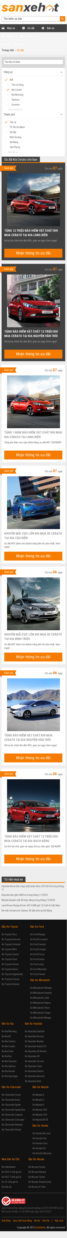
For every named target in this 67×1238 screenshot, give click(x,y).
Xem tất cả (13, 152)
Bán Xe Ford (37, 926)
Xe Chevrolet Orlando (12, 1124)
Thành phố (33, 114)
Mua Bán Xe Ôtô (10, 1159)
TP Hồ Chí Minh (17, 127)
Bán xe (50, 28)
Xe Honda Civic (40, 1143)
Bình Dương (15, 137)
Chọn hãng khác (15, 109)
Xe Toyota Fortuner (11, 944)
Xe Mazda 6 (38, 1104)
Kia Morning (17, 94)
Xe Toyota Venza (10, 964)
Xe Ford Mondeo (38, 969)
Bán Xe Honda (40, 1125)
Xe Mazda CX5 (39, 1109)
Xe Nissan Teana (36, 1176)
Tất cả (13, 122)
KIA (11, 79)
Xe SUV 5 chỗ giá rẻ (11, 1171)
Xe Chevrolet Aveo (11, 1099)
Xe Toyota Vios (9, 934)
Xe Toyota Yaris (9, 959)
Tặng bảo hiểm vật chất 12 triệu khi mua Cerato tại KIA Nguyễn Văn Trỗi (31, 333)
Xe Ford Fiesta (37, 959)
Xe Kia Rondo (8, 1071)
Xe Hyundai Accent (34, 1036)
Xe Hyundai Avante (34, 1041)
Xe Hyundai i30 (32, 1056)
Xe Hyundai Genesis (35, 1076)
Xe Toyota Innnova (11, 939)
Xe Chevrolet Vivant (11, 1129)
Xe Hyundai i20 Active (36, 1051)
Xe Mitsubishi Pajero (40, 1002)
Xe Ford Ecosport (39, 939)
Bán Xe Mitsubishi (40, 980)
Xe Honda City (39, 1138)
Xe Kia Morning (9, 1031)
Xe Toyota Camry (10, 954)
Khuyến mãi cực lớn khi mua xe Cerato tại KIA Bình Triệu (33, 636)
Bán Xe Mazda (40, 1087)
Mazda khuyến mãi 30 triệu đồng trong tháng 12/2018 (28, 900)
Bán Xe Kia (8, 1023)
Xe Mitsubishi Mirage (40, 1017)
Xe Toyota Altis (9, 949)
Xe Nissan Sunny (36, 1167)
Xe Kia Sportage (10, 1076)
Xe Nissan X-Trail (36, 1186)
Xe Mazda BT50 (40, 1119)
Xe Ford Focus (37, 954)
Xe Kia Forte (8, 1051)
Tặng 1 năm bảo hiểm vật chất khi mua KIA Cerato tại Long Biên (33, 434)
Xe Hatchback (9, 1167)
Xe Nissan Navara (37, 1171)
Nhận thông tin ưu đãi (33, 253)
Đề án (37, 1220)
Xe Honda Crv (39, 1148)
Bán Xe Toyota (10, 926)
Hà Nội (13, 132)
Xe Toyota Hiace (10, 969)
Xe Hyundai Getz (33, 1081)
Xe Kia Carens (9, 1041)
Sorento (16, 104)
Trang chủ (8, 50)
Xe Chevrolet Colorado (13, 1119)
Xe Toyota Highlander (12, 974)
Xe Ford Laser (37, 964)
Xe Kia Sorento (9, 1061)
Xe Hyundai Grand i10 (35, 1046)
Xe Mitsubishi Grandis (41, 992)
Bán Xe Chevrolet (11, 1087)
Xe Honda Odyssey (41, 1153)
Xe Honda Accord (41, 1133)
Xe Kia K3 (6, 1036)
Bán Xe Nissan (36, 1159)
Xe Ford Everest (38, 944)
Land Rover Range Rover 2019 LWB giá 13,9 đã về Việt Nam (31, 905)
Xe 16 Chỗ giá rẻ (10, 1181)
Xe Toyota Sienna (10, 984)
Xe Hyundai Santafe (35, 1031)
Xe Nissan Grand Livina (39, 1181)
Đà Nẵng (14, 142)
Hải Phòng (15, 147)
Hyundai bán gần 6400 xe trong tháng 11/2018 (25, 894)
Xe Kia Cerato (8, 1046)
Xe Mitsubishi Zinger (40, 1012)
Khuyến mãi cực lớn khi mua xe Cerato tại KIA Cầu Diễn (33, 535)
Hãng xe (33, 72)
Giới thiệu (6, 1220)
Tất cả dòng (18, 84)
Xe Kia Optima (9, 1066)
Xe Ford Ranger (37, 934)
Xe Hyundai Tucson (34, 1061)
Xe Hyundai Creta (33, 1066)
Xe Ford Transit (37, 974)
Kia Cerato (17, 89)
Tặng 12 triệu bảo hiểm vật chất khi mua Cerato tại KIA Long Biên (31, 232)
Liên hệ (45, 1220)
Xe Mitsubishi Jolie (39, 997)
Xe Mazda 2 (38, 1094)
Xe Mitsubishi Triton (40, 1007)
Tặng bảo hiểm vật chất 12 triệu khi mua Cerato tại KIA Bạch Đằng (31, 838)
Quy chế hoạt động (22, 1220)
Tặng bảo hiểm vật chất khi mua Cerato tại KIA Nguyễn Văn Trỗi (28, 737)
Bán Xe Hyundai (33, 1023)
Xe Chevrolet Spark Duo (13, 1109)
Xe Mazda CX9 (39, 1114)
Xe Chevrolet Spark (11, 1104)
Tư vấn (29, 36)
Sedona (15, 99)
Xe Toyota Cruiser (10, 979)
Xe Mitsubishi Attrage (41, 987)
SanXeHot (40, 1227)
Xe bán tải (7, 1186)
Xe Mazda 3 (38, 1099)
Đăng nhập (19, 44)
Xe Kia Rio (7, 1056)
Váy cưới (59, 1220)
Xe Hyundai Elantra (34, 1071)
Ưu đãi (30, 28)
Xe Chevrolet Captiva (12, 1114)
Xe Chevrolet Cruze (11, 1094)
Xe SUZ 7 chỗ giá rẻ (11, 1176)
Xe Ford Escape (38, 949)
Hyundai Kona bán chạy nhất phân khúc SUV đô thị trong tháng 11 (33, 888)
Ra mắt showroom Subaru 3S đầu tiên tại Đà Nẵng (27, 910)
